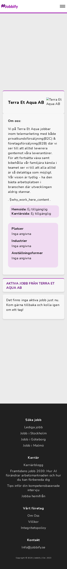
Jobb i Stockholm (33, 433)
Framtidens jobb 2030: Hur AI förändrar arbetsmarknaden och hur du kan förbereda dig (33, 475)
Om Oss (33, 515)
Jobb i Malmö (33, 445)
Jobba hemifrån (33, 496)
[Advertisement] (33, 51)
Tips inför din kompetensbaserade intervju (33, 488)
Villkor (33, 522)
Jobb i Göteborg (33, 439)
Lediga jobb (33, 427)
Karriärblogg (33, 465)
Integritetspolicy (33, 528)
